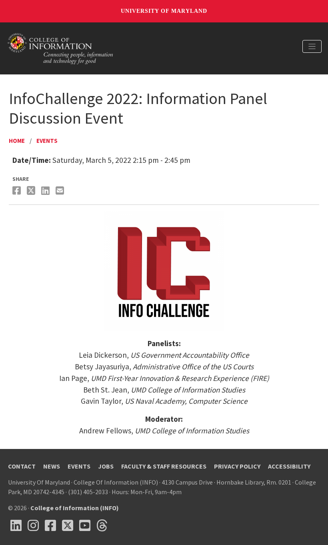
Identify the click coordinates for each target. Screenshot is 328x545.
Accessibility (289, 466)
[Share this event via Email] (61, 190)
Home (17, 140)
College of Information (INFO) (74, 508)
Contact (22, 466)
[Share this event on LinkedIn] (46, 190)
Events (47, 140)
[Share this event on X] (32, 190)
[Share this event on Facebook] (17, 190)
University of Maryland (164, 11)
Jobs (106, 466)
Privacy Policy (237, 466)
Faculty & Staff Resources (163, 466)
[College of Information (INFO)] (60, 47)
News (51, 466)
